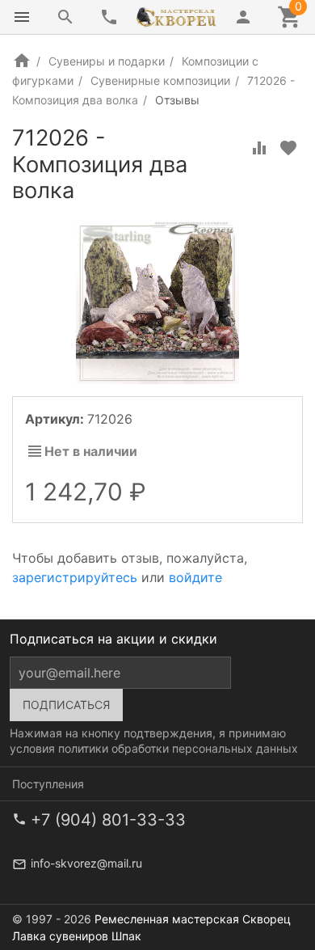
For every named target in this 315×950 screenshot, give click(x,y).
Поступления (48, 784)
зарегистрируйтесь (74, 577)
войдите (195, 577)
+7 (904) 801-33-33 (108, 820)
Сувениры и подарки (106, 61)
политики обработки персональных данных (178, 748)
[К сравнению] (259, 148)
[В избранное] (288, 148)
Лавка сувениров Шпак (76, 936)
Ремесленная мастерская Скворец (192, 919)
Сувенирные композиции (160, 80)
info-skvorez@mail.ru (86, 863)
